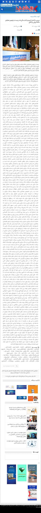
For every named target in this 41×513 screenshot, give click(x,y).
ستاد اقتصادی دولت (34, 357)
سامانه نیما (6, 355)
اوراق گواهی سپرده (21, 349)
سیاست (20, 357)
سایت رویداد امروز (31, 507)
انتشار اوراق (30, 349)
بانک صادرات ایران (34, 351)
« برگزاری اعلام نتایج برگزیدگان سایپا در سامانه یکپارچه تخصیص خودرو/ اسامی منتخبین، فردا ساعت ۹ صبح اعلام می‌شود (19, 372)
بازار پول (3, 349)
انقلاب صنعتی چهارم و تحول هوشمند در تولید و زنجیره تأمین (16, 442)
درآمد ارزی (24, 353)
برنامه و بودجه (18, 351)
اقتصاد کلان (8, 347)
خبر (29, 353)
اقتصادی (37, 349)
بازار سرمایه (9, 349)
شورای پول (6, 357)
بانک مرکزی (26, 351)
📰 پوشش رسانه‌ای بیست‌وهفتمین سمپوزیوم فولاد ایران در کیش (17, 425)
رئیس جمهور (10, 353)
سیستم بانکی (14, 357)
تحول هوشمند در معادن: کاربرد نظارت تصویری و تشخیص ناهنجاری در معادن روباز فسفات (16, 435)
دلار (19, 353)
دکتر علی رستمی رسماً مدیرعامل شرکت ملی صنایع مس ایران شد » (20, 376)
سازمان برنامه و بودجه (15, 355)
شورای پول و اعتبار (34, 359)
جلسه (33, 353)
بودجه (12, 351)
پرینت (19, 30)
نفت (27, 361)
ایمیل (37, 30)
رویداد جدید (24, 355)
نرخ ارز (37, 361)
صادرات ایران (26, 359)
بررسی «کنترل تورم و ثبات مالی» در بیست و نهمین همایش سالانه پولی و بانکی (22, 21)
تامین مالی (6, 351)
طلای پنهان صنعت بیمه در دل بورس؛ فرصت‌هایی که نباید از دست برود (16, 417)
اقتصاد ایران (16, 347)
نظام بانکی (31, 361)
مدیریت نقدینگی (8, 359)
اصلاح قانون (28, 347)
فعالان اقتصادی (17, 359)
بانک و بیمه (33, 16)
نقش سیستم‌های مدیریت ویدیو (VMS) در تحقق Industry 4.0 (17, 408)
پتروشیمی (17, 361)
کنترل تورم (4, 361)
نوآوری (22, 361)
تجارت (37, 353)
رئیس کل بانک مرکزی (34, 355)
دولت (15, 353)
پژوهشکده (10, 361)
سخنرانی (25, 357)
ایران (14, 349)
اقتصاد (22, 347)
